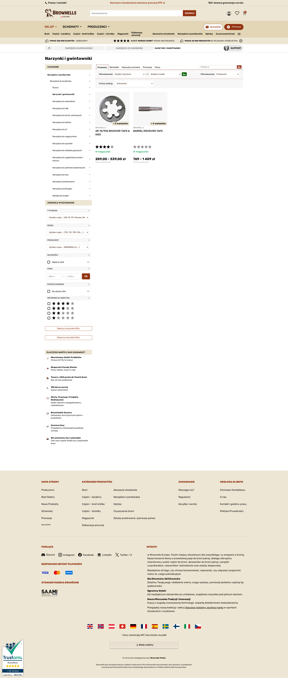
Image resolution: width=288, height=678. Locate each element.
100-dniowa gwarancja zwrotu (225, 2)
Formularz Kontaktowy (232, 490)
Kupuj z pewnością (59, 390)
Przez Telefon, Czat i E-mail (63, 370)
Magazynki (122, 34)
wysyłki (162, 635)
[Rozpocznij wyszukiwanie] (189, 13)
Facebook (88, 554)
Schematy (71, 27)
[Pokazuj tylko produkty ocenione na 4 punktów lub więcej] (68, 303)
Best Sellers (48, 497)
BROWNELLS (100, 128)
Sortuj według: (106, 83)
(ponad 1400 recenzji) (152, 41)
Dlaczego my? (186, 490)
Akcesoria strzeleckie (164, 34)
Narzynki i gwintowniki (103, 162)
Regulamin (184, 497)
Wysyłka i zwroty (187, 504)
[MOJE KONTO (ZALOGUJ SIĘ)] (229, 13)
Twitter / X (126, 554)
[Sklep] (48, 48)
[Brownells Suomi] (176, 626)
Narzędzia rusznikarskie (190, 34)
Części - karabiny (61, 34)
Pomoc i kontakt (57, 2)
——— (239, 33)
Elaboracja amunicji (136, 33)
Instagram (69, 554)
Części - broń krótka (83, 34)
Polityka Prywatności (231, 511)
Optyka (209, 34)
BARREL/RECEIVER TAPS (148, 130)
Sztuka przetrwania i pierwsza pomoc (134, 518)
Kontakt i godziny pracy (233, 504)
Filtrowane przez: (106, 74)
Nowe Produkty (49, 504)
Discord (50, 554)
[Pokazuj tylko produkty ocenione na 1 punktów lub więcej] (68, 317)
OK (86, 276)
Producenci (97, 27)
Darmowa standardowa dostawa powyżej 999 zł (137, 2)
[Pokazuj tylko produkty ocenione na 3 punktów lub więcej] (68, 308)
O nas (223, 497)
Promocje (236, 27)
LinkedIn (107, 554)
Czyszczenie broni (225, 34)
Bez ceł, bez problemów (61, 380)
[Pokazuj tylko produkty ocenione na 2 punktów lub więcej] (68, 313)
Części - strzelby (105, 34)
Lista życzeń (238, 13)
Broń (47, 34)
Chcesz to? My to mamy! (62, 360)
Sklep (49, 27)
